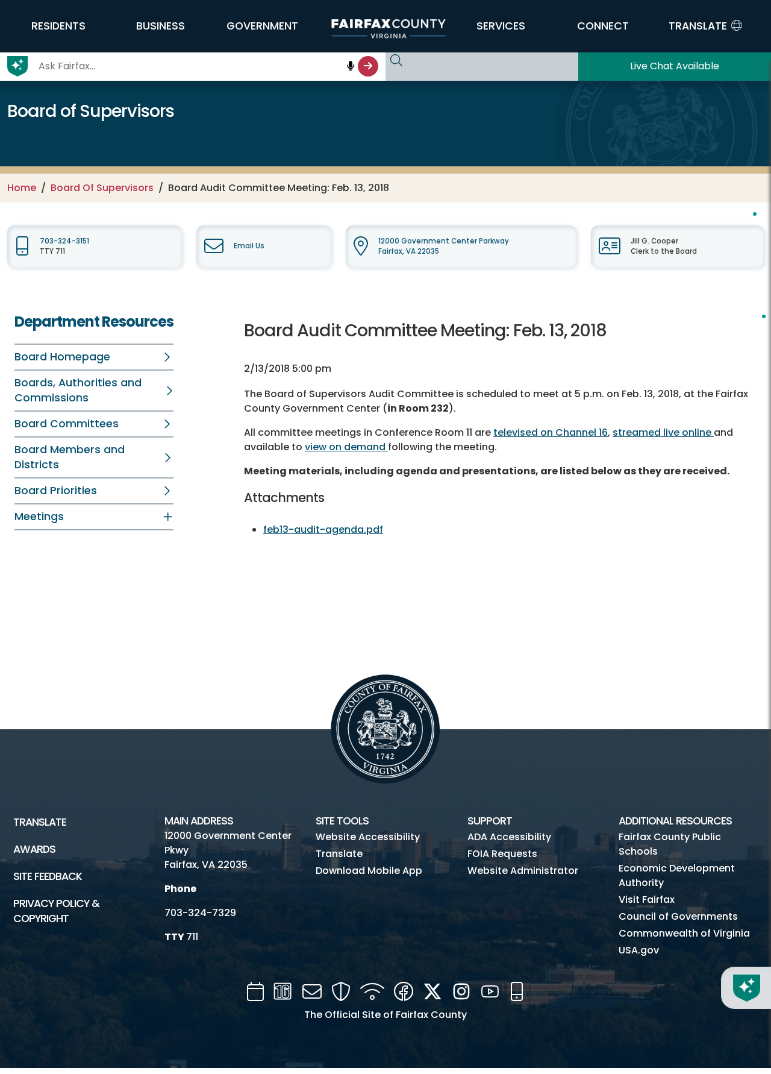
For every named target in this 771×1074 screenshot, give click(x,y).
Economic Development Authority (677, 875)
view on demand (346, 447)
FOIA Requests (502, 854)
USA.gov (639, 950)
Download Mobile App (369, 871)
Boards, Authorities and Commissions (78, 390)
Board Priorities (55, 490)
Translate (39, 822)
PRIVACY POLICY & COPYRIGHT (56, 911)
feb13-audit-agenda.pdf (323, 529)
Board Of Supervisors (102, 188)
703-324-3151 (64, 241)
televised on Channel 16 (550, 432)
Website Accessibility (368, 837)
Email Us (249, 246)
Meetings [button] (39, 516)
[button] (58, 26)
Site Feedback (47, 876)
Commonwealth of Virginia (684, 933)
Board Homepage (62, 357)
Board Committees (66, 423)
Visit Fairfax (647, 899)
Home (21, 188)
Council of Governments (678, 916)
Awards (34, 849)
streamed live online (663, 432)
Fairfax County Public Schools (670, 844)
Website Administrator (522, 871)
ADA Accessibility (509, 837)
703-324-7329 (200, 913)
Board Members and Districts (69, 457)
